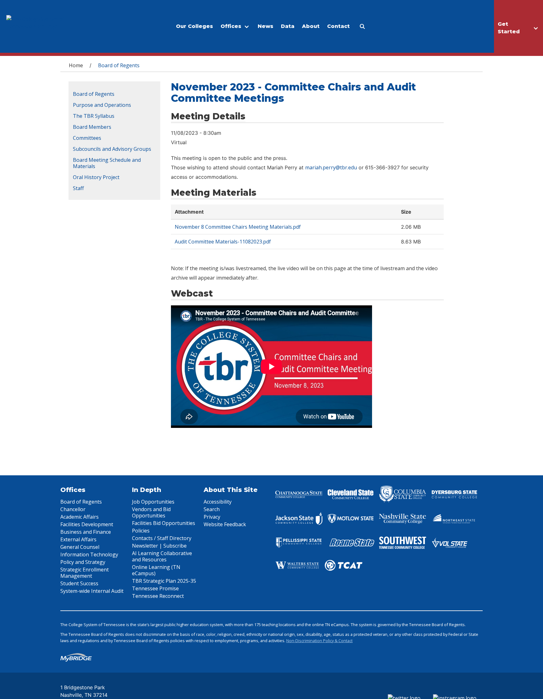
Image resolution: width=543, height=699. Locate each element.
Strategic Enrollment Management (84, 572)
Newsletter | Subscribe (159, 545)
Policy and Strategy (82, 562)
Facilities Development (86, 524)
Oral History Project (96, 177)
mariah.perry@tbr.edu (331, 167)
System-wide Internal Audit (91, 590)
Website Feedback (225, 524)
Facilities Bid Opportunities (163, 523)
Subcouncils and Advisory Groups (112, 148)
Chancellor (72, 509)
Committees (87, 137)
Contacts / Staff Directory (161, 538)
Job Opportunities (153, 501)
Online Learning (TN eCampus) (156, 570)
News (265, 26)
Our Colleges (194, 26)
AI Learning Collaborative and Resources (162, 556)
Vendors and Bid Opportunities (151, 512)
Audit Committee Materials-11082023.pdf (223, 241)
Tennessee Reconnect (158, 596)
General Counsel (79, 546)
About (311, 26)
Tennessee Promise (155, 588)
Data (287, 26)
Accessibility (218, 501)
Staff (78, 188)
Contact (338, 26)
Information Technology (89, 554)
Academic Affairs (79, 516)
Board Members (92, 126)
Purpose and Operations (102, 104)
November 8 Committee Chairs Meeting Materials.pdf (238, 226)
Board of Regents (93, 93)
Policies (141, 530)
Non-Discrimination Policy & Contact (319, 640)
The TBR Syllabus (93, 115)
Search (212, 509)
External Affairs (78, 539)
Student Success (79, 583)
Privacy (212, 516)
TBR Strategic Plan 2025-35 (164, 580)
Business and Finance (85, 531)
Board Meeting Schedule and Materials (107, 163)
